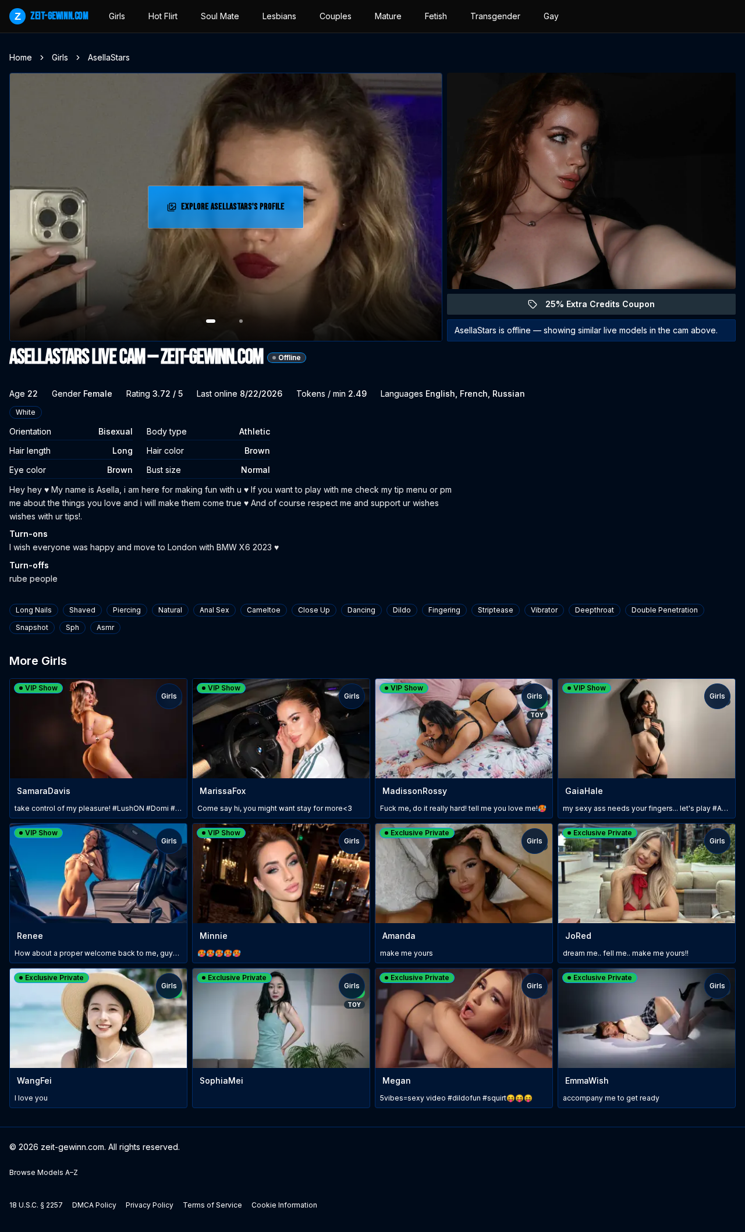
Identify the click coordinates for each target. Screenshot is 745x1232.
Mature (388, 16)
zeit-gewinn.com (51, 16)
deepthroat (594, 610)
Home (20, 57)
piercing (127, 610)
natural (170, 610)
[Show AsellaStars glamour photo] (241, 321)
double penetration (665, 610)
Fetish (436, 16)
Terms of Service (212, 1205)
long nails (34, 610)
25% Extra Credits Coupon (606, 307)
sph (72, 627)
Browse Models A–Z (43, 1172)
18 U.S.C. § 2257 (36, 1205)
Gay (551, 16)
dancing (361, 610)
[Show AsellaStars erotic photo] (211, 321)
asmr (105, 627)
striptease (495, 610)
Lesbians (279, 16)
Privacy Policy (149, 1205)
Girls (117, 16)
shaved (82, 610)
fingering (444, 610)
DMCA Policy (94, 1205)
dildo (402, 610)
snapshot (32, 627)
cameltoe (264, 610)
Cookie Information (284, 1205)
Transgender (495, 16)
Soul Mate (220, 16)
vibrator (544, 610)
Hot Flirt (163, 16)
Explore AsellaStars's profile (234, 210)
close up (314, 610)
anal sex (214, 610)
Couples (336, 16)
